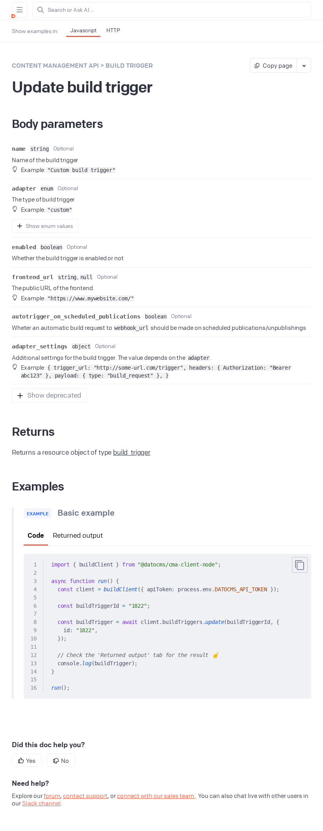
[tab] (36, 536)
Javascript (83, 29)
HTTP (113, 29)
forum (52, 796)
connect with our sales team (156, 796)
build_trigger (131, 452)
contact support (85, 796)
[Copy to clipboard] (300, 565)
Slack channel (41, 803)
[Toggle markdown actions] (304, 65)
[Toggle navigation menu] (20, 10)
